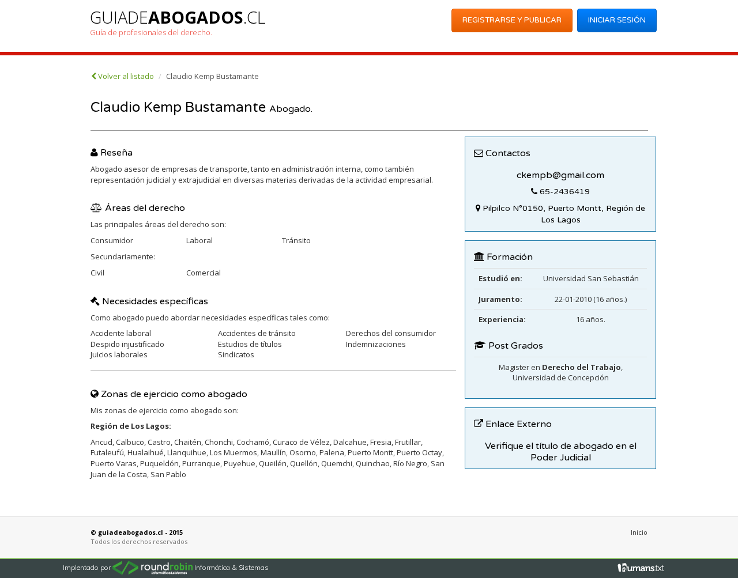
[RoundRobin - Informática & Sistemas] (153, 566)
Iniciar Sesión (617, 20)
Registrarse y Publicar (512, 20)
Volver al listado (125, 76)
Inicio (639, 532)
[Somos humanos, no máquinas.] (641, 566)
